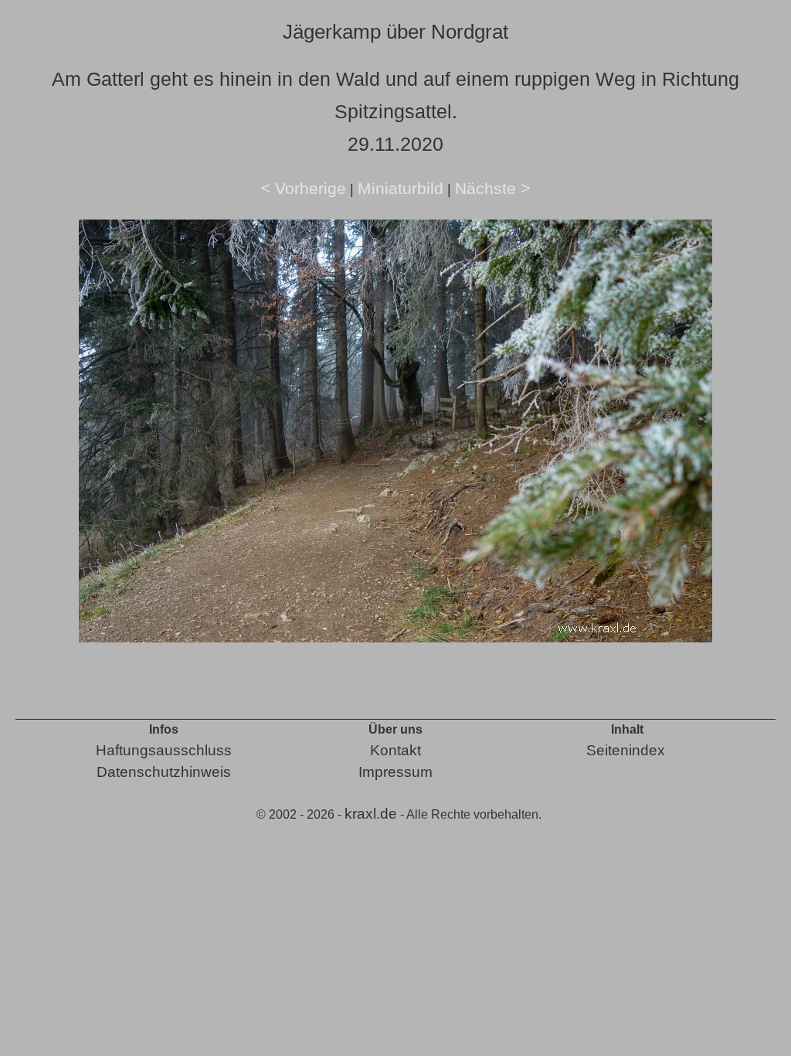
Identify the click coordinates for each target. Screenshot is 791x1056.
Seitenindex (625, 750)
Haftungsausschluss (164, 750)
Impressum (395, 772)
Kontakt (395, 750)
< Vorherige (303, 188)
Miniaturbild (400, 188)
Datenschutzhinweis (164, 772)
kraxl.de (371, 814)
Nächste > (492, 188)
